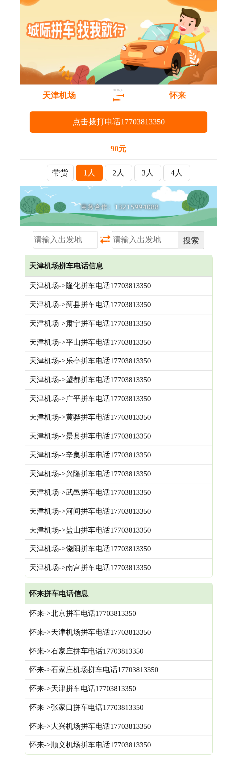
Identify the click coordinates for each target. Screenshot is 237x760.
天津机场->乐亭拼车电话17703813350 (90, 361)
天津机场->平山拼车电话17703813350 (90, 342)
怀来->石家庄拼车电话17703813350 (86, 651)
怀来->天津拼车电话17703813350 (82, 688)
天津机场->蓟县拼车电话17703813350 (90, 304)
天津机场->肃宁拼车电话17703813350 (90, 323)
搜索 (191, 240)
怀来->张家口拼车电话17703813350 (86, 707)
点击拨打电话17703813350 (119, 121)
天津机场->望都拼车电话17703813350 (90, 380)
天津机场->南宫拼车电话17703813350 (90, 568)
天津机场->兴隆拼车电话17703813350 (90, 474)
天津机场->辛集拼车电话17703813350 (90, 455)
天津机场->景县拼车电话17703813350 (90, 436)
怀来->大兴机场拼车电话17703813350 (90, 726)
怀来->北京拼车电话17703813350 (82, 613)
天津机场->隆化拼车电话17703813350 (90, 286)
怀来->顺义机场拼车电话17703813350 (90, 745)
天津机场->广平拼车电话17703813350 (90, 399)
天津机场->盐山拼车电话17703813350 (90, 530)
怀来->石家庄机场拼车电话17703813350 (93, 670)
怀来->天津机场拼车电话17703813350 (90, 632)
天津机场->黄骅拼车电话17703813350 (90, 417)
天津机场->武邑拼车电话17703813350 (90, 492)
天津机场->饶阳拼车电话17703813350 (90, 549)
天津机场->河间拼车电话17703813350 (90, 511)
